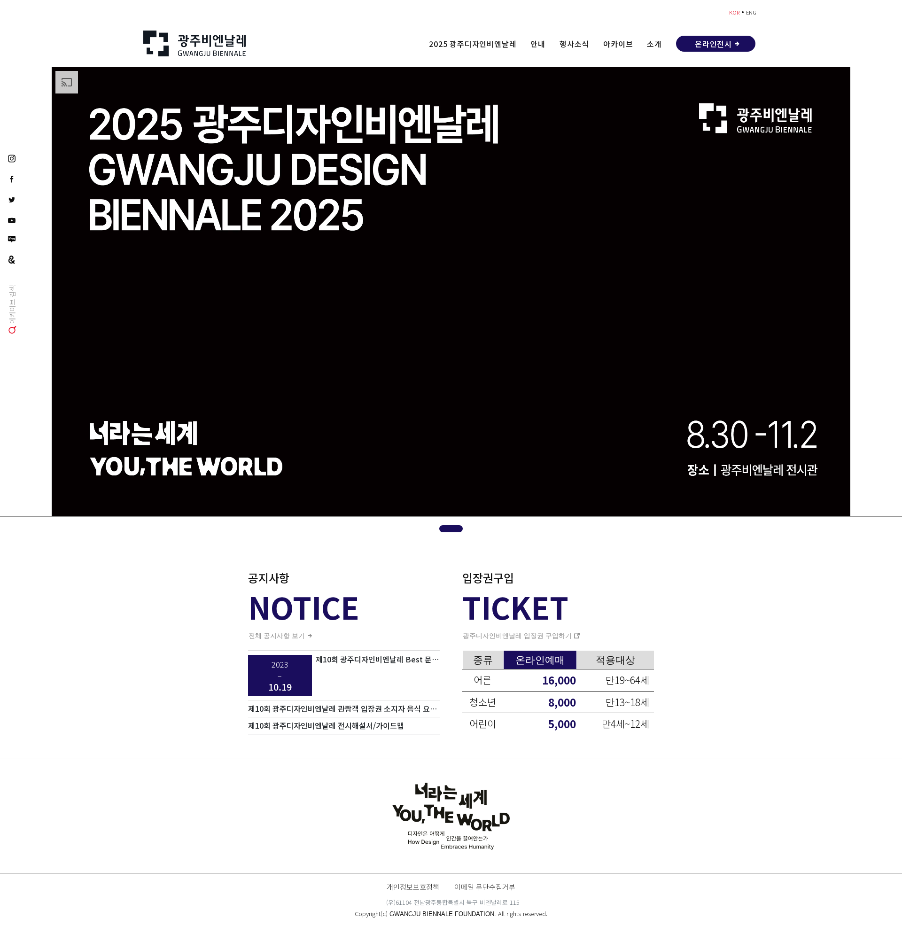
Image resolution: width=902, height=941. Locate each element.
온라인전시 (713, 43)
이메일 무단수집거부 (484, 886)
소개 (654, 43)
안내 (537, 43)
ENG (751, 12)
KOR (734, 12)
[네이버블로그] (11, 239)
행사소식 (574, 43)
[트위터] (11, 199)
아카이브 (618, 43)
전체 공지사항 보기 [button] (278, 635)
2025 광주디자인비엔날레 (472, 43)
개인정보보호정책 (413, 886)
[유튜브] (11, 220)
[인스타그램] (11, 158)
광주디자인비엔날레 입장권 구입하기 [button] (518, 635)
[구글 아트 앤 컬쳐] (11, 258)
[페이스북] (11, 178)
